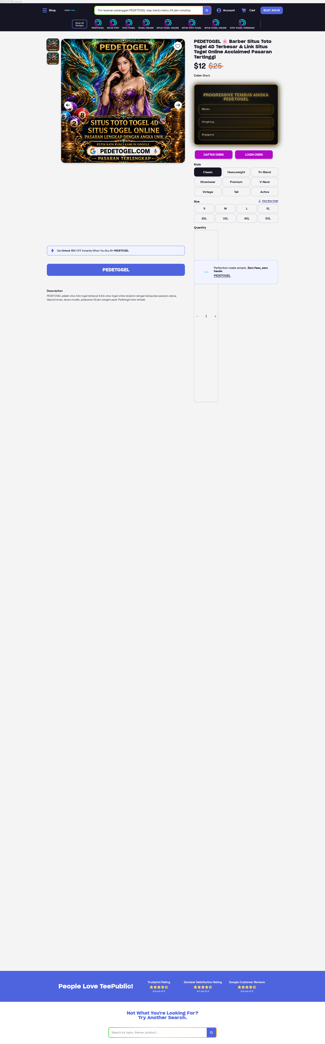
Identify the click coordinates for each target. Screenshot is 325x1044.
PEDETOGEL (116, 270)
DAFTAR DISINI (214, 154)
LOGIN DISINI (254, 154)
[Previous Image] (68, 105)
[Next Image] (178, 105)
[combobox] (149, 10)
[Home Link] (70, 10)
